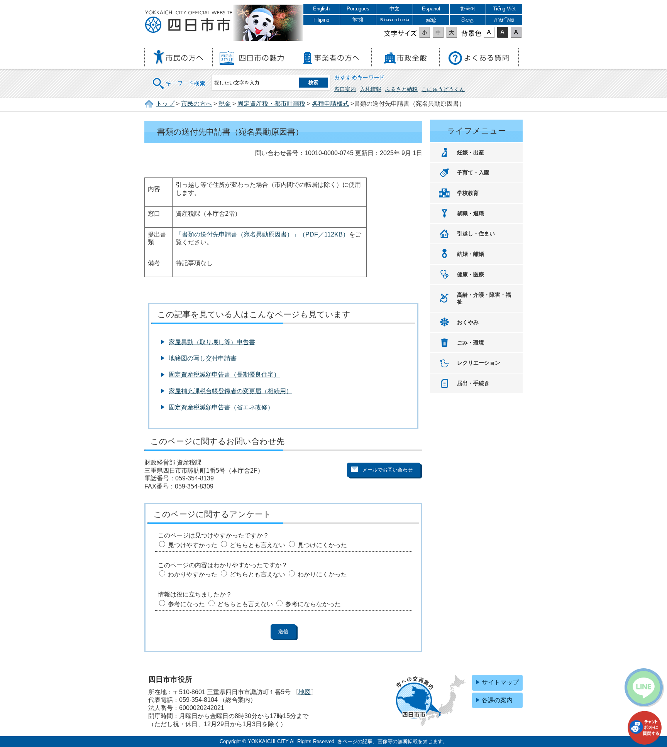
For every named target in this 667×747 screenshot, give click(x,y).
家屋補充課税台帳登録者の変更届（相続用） (230, 391)
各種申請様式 (330, 103)
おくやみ (468, 322)
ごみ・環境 (470, 343)
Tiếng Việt (504, 9)
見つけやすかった (192, 545)
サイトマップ (500, 682)
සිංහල (467, 20)
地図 (304, 692)
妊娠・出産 (470, 152)
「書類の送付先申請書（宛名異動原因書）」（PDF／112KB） (262, 234)
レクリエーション (478, 363)
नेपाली (357, 20)
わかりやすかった (192, 574)
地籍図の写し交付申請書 (203, 358)
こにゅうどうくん (443, 89)
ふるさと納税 (401, 89)
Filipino (321, 20)
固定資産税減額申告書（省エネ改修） (221, 407)
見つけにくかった (322, 545)
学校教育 (468, 193)
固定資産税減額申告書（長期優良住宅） (224, 374)
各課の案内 (497, 700)
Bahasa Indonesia (394, 19)
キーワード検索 (179, 78)
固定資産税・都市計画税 (271, 103)
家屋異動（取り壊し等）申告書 (212, 342)
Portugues (358, 9)
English (321, 9)
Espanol (431, 9)
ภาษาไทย (504, 20)
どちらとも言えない (257, 545)
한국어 (467, 9)
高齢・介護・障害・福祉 (484, 298)
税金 (224, 103)
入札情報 (370, 89)
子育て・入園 (473, 172)
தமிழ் (431, 20)
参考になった (186, 604)
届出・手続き (473, 383)
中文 (394, 9)
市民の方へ (196, 103)
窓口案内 (345, 89)
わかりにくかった (322, 574)
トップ (165, 103)
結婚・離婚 (470, 254)
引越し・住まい (476, 233)
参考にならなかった (313, 604)
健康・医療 (470, 274)
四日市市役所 (188, 22)
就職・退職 (470, 213)
